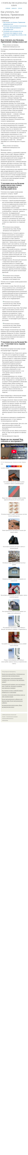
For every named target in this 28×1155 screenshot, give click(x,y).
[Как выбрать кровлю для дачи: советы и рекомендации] (14, 545)
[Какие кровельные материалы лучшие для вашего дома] (14, 528)
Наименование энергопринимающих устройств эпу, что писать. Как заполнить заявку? (13, 680)
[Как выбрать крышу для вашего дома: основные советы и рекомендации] (14, 480)
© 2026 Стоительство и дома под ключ (9, 714)
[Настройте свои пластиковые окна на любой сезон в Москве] (14, 642)
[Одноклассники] (19, 466)
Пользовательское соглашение (12, 716)
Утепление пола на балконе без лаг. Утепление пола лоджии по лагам (13, 32)
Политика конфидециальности (7, 718)
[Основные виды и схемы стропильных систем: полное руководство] (14, 512)
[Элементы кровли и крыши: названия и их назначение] (14, 577)
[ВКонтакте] (8, 466)
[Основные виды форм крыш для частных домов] (14, 561)
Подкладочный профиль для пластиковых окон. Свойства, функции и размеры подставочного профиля (13, 686)
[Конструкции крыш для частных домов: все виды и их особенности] (14, 609)
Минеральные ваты (8, 462)
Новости (14, 8)
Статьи (20, 8)
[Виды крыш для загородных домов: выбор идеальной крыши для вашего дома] (14, 496)
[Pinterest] (14, 466)
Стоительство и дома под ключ (14, 4)
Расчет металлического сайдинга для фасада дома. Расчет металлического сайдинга (12, 701)
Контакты (4, 716)
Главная (7, 8)
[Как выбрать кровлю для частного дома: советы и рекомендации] (14, 593)
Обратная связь (5, 720)
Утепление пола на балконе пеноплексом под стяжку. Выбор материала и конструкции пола (14, 27)
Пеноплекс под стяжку (17, 462)
